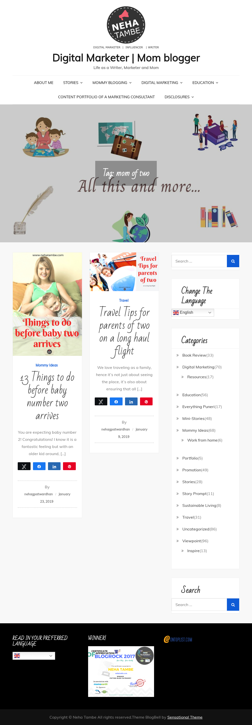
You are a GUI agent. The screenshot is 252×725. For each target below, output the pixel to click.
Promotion (191, 469)
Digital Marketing (160, 82)
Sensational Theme (185, 717)
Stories (70, 82)
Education (203, 82)
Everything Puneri (198, 406)
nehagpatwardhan (38, 494)
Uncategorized (195, 529)
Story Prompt (194, 493)
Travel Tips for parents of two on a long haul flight (124, 332)
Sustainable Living (199, 505)
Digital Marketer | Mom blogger (126, 57)
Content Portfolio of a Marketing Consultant (106, 97)
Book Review (194, 355)
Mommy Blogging (110, 82)
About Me (43, 82)
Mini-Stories (193, 418)
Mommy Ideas (47, 365)
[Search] (233, 261)
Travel (123, 300)
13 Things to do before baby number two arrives (47, 397)
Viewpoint (191, 540)
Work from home (202, 440)
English (186, 312)
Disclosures (177, 97)
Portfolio (190, 458)
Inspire (193, 550)
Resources (196, 376)
